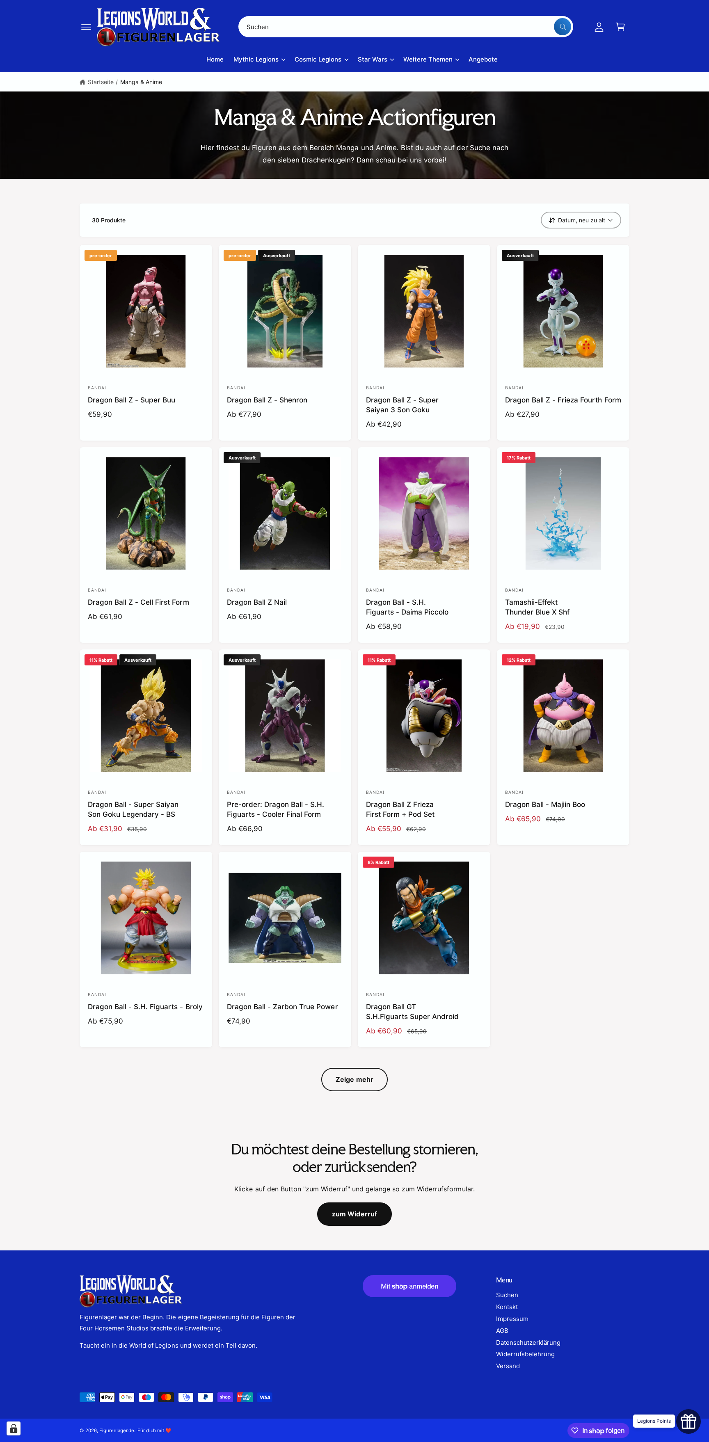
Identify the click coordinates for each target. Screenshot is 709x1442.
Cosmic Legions (318, 59)
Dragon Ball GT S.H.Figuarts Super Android (412, 1011)
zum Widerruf (354, 1214)
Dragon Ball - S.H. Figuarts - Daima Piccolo (407, 607)
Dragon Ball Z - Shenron (267, 399)
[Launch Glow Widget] (688, 1421)
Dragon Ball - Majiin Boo (545, 804)
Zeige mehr (355, 1079)
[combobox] (406, 26)
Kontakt (507, 1307)
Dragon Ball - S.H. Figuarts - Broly (145, 1006)
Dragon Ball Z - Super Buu (131, 399)
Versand (508, 1366)
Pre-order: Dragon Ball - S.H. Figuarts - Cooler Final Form (276, 809)
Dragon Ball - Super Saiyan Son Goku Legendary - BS (133, 809)
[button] (86, 26)
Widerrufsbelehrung (525, 1354)
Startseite (101, 81)
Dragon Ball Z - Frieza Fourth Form (563, 399)
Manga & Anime (141, 81)
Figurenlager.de (116, 1430)
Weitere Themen (428, 59)
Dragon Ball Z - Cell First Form (138, 602)
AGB (502, 1331)
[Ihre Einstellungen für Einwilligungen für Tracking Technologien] (14, 1428)
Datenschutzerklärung (528, 1342)
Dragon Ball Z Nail (257, 602)
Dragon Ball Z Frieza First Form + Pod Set (400, 809)
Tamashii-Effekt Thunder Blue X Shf (537, 607)
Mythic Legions (256, 59)
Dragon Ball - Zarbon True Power (282, 1006)
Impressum (512, 1319)
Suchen (507, 1295)
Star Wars (372, 59)
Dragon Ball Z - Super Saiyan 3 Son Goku (402, 404)
